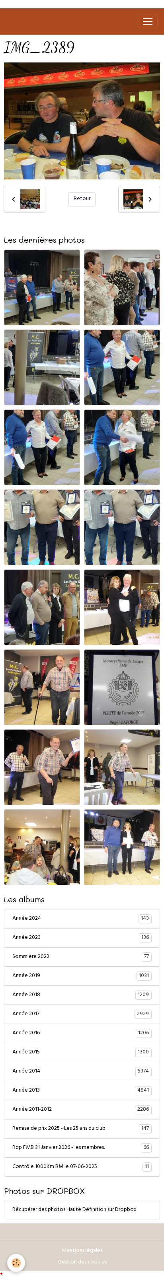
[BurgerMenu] (148, 21)
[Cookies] (16, 1263)
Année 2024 (80, 919)
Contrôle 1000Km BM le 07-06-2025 (80, 1167)
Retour (82, 199)
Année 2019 (80, 976)
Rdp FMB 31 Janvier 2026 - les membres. (80, 1148)
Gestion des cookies (82, 1262)
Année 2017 (80, 1014)
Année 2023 (80, 938)
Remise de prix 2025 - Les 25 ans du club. (80, 1129)
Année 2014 (80, 1071)
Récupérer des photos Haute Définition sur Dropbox (74, 1210)
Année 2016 (80, 1033)
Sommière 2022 (80, 957)
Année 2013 (80, 1090)
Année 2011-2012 (80, 1109)
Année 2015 (80, 1052)
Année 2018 (80, 995)
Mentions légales (82, 1251)
